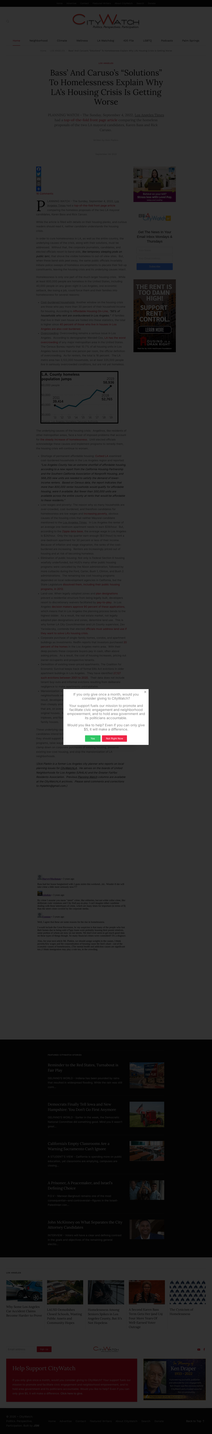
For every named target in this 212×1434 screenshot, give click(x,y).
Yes (93, 738)
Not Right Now (114, 738)
